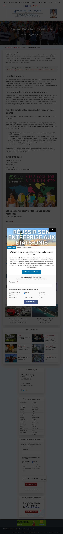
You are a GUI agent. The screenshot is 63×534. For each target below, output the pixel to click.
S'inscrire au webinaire (31, 272)
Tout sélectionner (15, 292)
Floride (27, 292)
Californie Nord (14, 297)
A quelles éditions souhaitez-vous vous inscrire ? (24, 289)
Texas (41, 297)
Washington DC (14, 295)
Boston (27, 295)
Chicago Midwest (44, 295)
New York (42, 292)
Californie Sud (28, 297)
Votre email (13, 282)
